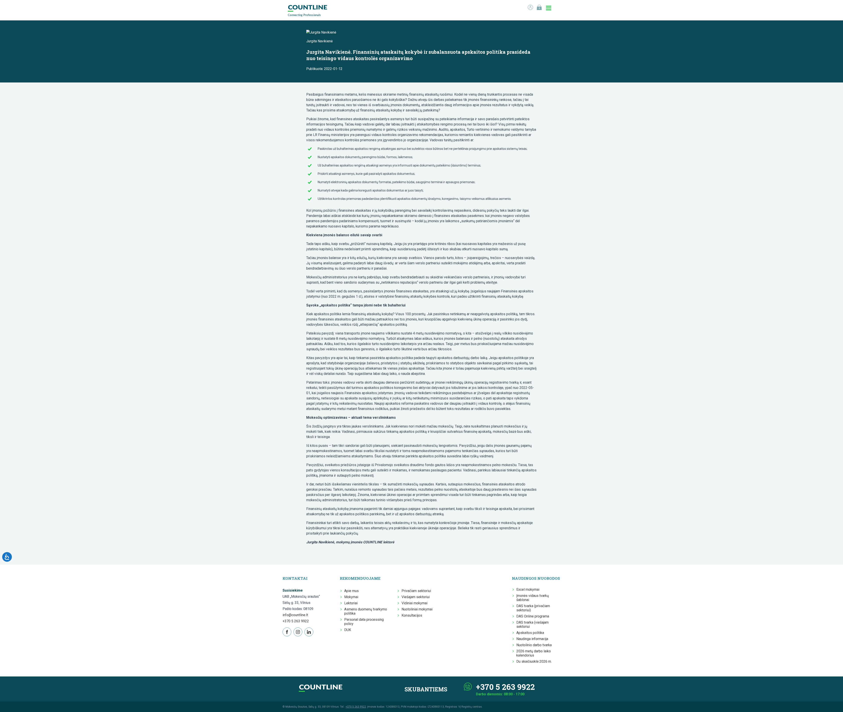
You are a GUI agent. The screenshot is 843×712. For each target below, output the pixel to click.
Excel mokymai (527, 589)
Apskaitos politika (530, 633)
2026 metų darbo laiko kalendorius (533, 653)
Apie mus (351, 591)
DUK (347, 630)
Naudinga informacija (532, 639)
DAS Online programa (532, 616)
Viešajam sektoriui (416, 597)
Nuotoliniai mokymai (417, 609)
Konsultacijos (412, 615)
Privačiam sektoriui (416, 591)
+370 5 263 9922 (296, 621)
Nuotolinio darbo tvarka (534, 645)
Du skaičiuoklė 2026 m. (534, 661)
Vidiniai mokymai (414, 603)
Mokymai (351, 597)
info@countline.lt (295, 615)
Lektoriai (351, 603)
